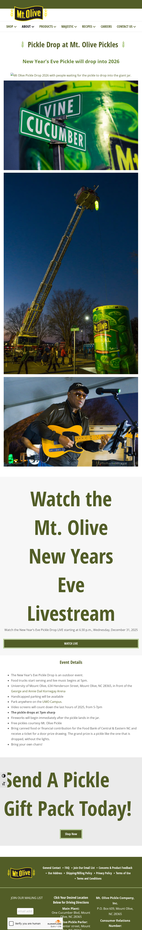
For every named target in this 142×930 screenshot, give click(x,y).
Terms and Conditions (89, 878)
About (26, 26)
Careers (106, 26)
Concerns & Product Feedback (115, 868)
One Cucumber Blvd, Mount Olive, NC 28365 (71, 915)
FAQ (67, 868)
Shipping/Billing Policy (79, 873)
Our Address (55, 873)
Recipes (87, 26)
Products (46, 26)
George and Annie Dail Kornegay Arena (38, 691)
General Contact (52, 868)
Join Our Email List (84, 868)
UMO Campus (52, 702)
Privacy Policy (104, 873)
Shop (9, 26)
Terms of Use (123, 873)
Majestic (67, 26)
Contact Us (124, 26)
